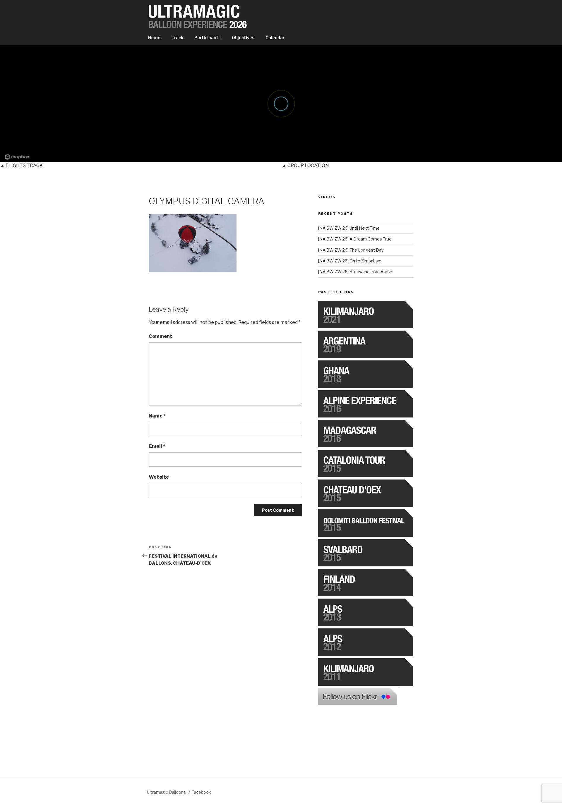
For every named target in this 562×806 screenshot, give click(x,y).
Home (154, 37)
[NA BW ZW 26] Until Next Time (349, 228)
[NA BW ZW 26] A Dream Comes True (355, 238)
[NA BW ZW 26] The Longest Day (350, 250)
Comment (160, 336)
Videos (326, 197)
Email (157, 446)
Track (177, 37)
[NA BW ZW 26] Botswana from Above (355, 271)
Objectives (243, 37)
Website (159, 477)
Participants (207, 37)
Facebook (201, 792)
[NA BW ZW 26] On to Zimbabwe (349, 260)
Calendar (275, 37)
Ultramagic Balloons (167, 792)
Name (157, 416)
